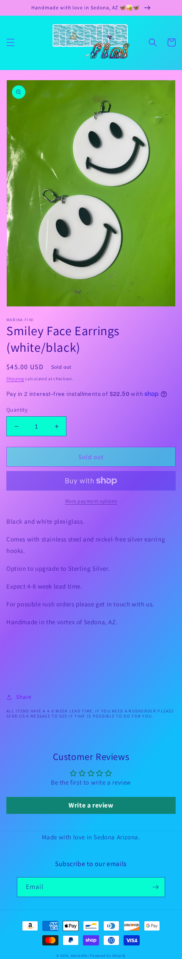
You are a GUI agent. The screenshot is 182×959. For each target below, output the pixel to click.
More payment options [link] (91, 501)
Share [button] (24, 697)
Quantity (17, 409)
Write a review (91, 805)
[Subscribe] (155, 887)
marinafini (80, 955)
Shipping (15, 378)
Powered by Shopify (108, 955)
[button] (10, 42)
